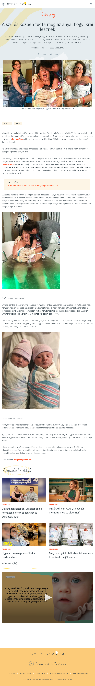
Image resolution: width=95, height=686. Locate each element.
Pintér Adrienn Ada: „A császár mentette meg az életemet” (66, 510)
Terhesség (47, 15)
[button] (47, 597)
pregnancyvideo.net (22, 460)
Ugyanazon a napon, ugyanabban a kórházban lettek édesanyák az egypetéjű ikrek (22, 512)
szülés (7, 123)
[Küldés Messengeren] (44, 54)
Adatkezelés (40, 674)
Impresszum (11, 674)
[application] (47, 597)
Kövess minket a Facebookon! (51, 664)
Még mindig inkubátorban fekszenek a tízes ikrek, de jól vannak (71, 555)
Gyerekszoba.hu (37, 48)
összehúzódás (8, 164)
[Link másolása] (56, 54)
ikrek (18, 123)
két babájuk (17, 139)
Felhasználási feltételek (59, 674)
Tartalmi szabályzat (80, 674)
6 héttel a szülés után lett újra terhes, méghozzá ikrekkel (33, 185)
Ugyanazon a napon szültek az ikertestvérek (19, 555)
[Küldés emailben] (50, 54)
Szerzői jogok (25, 674)
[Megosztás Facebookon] (38, 54)
